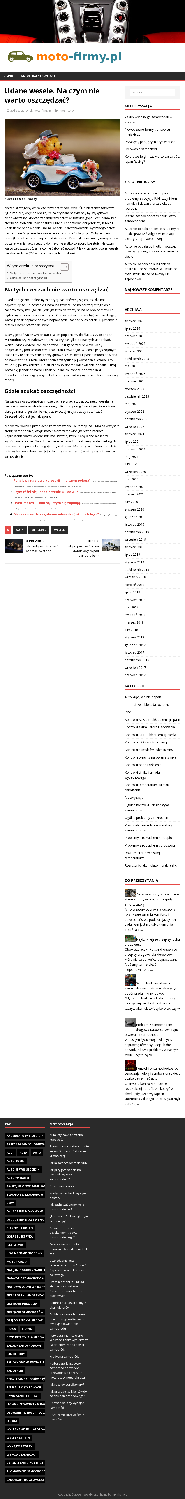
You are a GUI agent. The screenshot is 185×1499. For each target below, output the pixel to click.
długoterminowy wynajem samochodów (38, 1220)
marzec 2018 (134, 622)
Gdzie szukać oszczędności (28, 278)
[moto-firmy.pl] (92, 40)
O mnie (8, 76)
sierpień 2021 (134, 434)
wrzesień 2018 (135, 577)
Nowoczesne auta (62, 1186)
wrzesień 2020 (135, 472)
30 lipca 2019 (19, 111)
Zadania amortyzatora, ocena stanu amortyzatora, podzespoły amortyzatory (152, 899)
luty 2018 (131, 630)
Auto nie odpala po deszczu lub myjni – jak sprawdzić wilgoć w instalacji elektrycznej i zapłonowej (152, 234)
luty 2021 (131, 464)
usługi (12, 1421)
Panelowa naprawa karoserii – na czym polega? (52, 480)
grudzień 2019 (135, 517)
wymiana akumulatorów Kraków (32, 1429)
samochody (16, 1354)
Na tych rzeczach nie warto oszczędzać (36, 273)
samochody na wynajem (25, 1362)
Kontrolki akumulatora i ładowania (150, 727)
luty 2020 (131, 502)
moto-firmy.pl (43, 111)
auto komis (15, 1161)
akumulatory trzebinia (25, 1136)
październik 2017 (137, 660)
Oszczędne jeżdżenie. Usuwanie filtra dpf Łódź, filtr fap (69, 1249)
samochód (15, 1371)
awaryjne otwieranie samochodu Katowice (40, 1186)
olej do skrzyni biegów (25, 1320)
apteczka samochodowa (26, 1144)
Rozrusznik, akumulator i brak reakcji (151, 865)
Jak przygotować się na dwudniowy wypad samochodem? (65, 1174)
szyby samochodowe (23, 1396)
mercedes (39, 530)
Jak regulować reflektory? (67, 1384)
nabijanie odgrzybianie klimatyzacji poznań (41, 1270)
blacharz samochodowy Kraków (32, 1194)
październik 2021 (137, 419)
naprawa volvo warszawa (27, 1287)
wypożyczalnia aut (22, 1455)
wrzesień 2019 (135, 539)
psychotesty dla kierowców (29, 1337)
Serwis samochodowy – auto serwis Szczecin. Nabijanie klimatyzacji (69, 1151)
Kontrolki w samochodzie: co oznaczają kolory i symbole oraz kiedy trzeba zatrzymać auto (152, 1073)
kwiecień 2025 (135, 374)
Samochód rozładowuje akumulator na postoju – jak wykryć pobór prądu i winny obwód (151, 988)
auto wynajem (18, 1178)
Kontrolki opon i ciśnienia (143, 765)
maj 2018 (132, 607)
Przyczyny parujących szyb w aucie (150, 142)
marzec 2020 (134, 494)
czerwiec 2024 (135, 381)
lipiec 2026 (132, 328)
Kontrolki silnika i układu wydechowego (142, 775)
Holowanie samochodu (142, 149)
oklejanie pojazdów (22, 1304)
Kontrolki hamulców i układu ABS (149, 749)
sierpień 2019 (134, 547)
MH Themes (119, 1495)
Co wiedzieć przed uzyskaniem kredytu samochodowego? (64, 1233)
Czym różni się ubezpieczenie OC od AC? (46, 492)
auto (37, 1152)
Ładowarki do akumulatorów (30, 1480)
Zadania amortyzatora (25, 1463)
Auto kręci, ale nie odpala (143, 697)
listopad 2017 (134, 652)
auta (19, 530)
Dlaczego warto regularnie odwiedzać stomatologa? (56, 514)
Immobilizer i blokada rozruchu (147, 704)
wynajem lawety (19, 1446)
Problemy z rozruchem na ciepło (148, 837)
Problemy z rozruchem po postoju (150, 845)
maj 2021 (132, 456)
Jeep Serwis (15, 1245)
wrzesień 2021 (135, 426)
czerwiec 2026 (135, 336)
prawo (27, 1329)
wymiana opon (18, 1438)
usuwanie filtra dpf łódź (26, 1413)
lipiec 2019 (132, 554)
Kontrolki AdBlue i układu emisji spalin (152, 719)
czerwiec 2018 (135, 600)
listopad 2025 (134, 351)
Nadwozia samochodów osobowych (35, 1278)
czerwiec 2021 (135, 449)
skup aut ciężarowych (24, 1387)
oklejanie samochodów (25, 1312)
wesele (59, 530)
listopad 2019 (134, 524)
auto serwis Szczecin (23, 1169)
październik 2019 (137, 532)
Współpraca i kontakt (38, 76)
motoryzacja (17, 1262)
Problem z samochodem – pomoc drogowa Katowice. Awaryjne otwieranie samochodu (152, 1029)
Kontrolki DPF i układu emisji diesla (150, 735)
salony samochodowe (24, 1346)
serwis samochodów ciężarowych (33, 1379)
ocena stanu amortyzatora (29, 1295)
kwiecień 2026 (135, 343)
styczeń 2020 (134, 509)
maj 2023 (132, 404)
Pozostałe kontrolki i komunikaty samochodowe (149, 827)
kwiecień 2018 (135, 615)
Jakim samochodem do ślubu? (70, 1163)
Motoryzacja (134, 797)
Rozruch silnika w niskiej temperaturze (142, 855)
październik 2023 (137, 396)
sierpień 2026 (134, 321)
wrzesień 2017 (135, 667)
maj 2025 (132, 366)
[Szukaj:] (152, 92)
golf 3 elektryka (20, 1236)
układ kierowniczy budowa (28, 1404)
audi (10, 1152)
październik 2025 (137, 358)
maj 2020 (132, 479)
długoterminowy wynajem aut (31, 1211)
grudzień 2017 (135, 645)
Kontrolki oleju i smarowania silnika (150, 757)
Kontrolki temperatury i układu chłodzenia (147, 787)
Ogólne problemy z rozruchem (147, 817)
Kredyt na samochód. (64, 1356)
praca (11, 1329)
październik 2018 (137, 569)
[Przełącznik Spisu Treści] (62, 267)
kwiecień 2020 (135, 487)
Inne (62, 111)
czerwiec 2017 (135, 675)
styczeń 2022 (134, 411)
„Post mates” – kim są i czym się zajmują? (47, 503)
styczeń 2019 (134, 562)
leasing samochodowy (24, 1253)
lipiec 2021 (132, 441)
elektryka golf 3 (20, 1228)
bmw (10, 1203)
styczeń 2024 (134, 389)
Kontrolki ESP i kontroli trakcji (146, 742)
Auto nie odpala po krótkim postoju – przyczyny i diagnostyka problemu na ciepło (152, 251)
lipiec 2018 (132, 592)
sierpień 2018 (134, 585)
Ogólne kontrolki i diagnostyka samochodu (147, 807)
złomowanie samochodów (27, 1471)
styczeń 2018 (134, 637)
